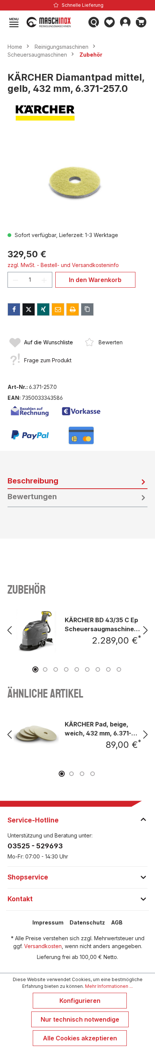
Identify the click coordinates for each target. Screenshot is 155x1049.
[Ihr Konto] (125, 22)
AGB (117, 922)
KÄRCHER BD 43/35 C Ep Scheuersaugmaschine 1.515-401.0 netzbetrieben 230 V (101, 624)
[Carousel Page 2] (45, 669)
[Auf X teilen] (29, 309)
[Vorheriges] (9, 630)
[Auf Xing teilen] (43, 309)
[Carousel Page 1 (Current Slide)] (35, 669)
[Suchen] (93, 22)
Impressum (48, 922)
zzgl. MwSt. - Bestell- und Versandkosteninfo (63, 265)
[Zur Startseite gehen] (53, 22)
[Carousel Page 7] (98, 669)
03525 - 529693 (35, 846)
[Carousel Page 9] (119, 669)
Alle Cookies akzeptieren (80, 1038)
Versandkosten (43, 946)
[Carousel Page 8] (108, 669)
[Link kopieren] (87, 309)
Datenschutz (87, 922)
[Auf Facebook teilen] (14, 309)
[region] (77, 183)
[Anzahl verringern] (15, 280)
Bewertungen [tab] (32, 496)
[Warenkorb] (141, 22)
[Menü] (14, 22)
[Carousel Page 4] (66, 669)
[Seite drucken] (73, 309)
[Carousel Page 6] (87, 669)
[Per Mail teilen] (58, 309)
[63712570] (77, 183)
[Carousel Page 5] (76, 669)
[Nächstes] (145, 630)
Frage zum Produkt (47, 360)
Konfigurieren (79, 1000)
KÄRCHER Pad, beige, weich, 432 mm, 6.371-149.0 (98, 728)
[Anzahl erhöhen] (44, 280)
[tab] (77, 481)
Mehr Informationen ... (109, 986)
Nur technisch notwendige (80, 1019)
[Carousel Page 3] (55, 669)
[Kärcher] (77, 113)
